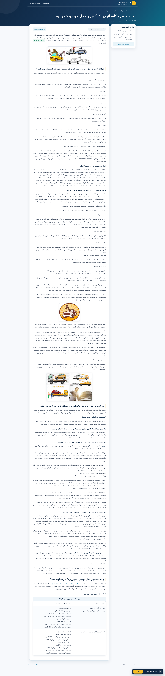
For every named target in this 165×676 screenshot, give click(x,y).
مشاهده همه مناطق (123, 44)
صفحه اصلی (46, 3)
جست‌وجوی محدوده (35, 3)
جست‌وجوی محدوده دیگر (40, 29)
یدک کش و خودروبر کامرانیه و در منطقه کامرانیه (64, 583)
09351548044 (40, 40)
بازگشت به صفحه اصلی (33, 664)
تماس (138, 671)
